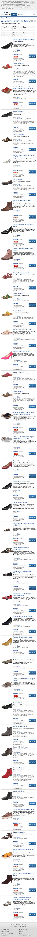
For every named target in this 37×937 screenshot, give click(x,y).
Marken (21, 931)
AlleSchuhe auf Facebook (26, 935)
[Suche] (34, 14)
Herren (20, 14)
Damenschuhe (5, 18)
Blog (20, 933)
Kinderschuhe (5, 931)
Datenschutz (4, 935)
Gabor (12, 18)
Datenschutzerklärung (7, 8)
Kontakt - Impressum (7, 933)
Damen (14, 14)
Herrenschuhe (23, 929)
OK (32, 2)
